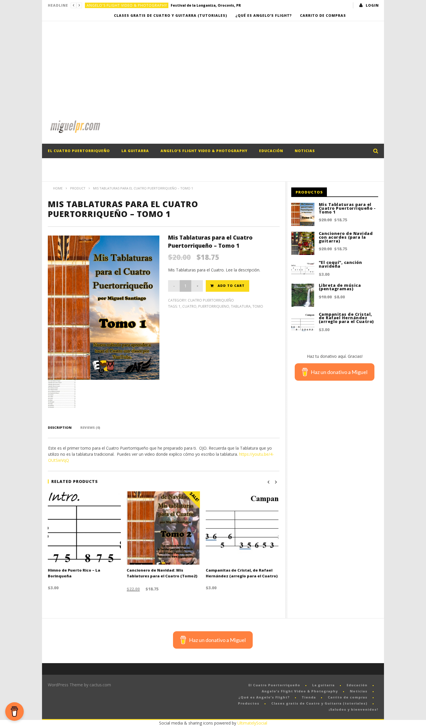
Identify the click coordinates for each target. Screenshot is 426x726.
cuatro (189, 306)
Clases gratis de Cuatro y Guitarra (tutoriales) (170, 15)
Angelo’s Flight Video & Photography (204, 150)
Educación (271, 150)
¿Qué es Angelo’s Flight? (263, 15)
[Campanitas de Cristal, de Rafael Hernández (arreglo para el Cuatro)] (242, 528)
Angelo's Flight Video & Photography (127, 5)
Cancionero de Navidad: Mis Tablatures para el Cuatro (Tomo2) (162, 573)
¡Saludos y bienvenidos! (353, 709)
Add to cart (231, 285)
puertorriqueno (213, 306)
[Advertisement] (213, 64)
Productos (248, 703)
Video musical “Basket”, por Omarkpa (206, 5)
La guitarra (135, 150)
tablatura (241, 306)
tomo (257, 306)
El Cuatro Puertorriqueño (79, 150)
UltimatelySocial (252, 723)
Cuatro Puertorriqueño (211, 300)
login (372, 5)
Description (60, 427)
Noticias (305, 150)
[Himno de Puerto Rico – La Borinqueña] (84, 528)
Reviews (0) (90, 427)
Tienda (309, 697)
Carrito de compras (323, 15)
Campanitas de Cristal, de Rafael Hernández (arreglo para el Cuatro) (242, 573)
